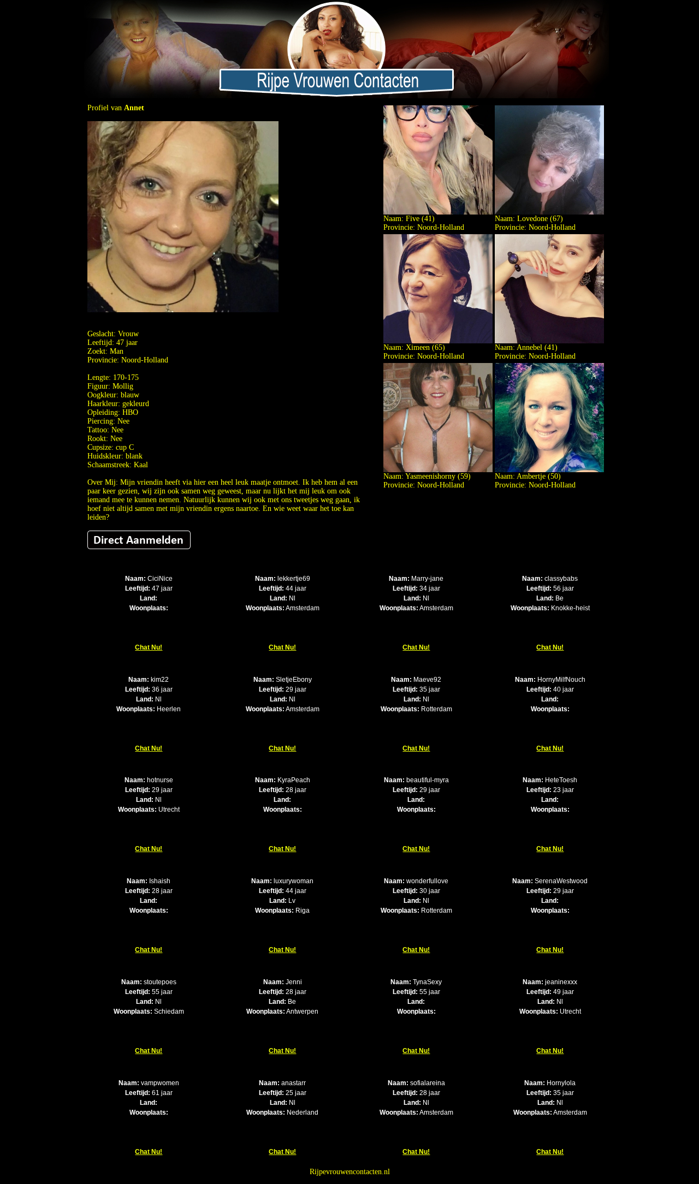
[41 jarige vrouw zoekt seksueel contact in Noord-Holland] (438, 212)
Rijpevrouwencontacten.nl (350, 1172)
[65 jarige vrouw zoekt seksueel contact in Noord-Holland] (438, 341)
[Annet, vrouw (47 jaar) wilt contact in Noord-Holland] (183, 310)
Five (412, 219)
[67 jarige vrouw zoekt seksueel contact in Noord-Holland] (549, 212)
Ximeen (418, 347)
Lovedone (532, 219)
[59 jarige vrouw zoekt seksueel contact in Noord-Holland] (438, 470)
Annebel (529, 347)
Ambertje (531, 476)
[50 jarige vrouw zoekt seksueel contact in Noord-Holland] (549, 470)
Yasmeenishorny (430, 476)
